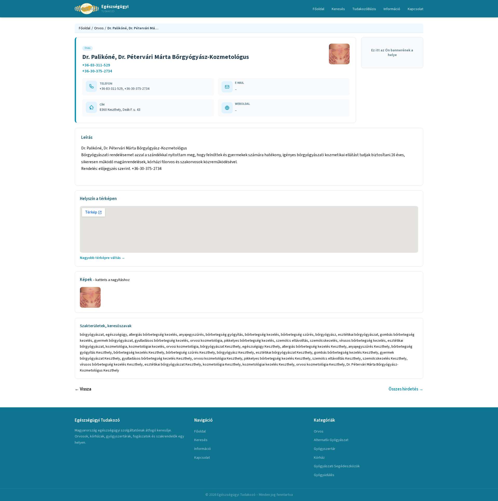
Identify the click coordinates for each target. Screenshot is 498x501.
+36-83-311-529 (96, 65)
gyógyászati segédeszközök (337, 466)
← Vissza (83, 389)
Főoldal (318, 9)
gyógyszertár (324, 448)
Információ (392, 9)
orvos (318, 431)
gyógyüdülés (324, 475)
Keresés (338, 9)
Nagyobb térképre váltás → (102, 257)
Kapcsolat (415, 9)
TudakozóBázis (364, 9)
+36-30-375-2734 (97, 71)
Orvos (99, 28)
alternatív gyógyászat (331, 440)
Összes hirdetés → (406, 389)
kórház (319, 457)
